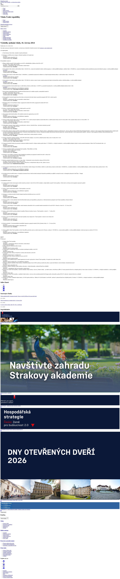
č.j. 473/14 (5, 70)
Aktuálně (5, 532)
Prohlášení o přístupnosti (8, 575)
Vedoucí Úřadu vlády (7, 550)
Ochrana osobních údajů (8, 577)
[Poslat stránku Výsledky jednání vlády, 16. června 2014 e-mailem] (3, 289)
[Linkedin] (3, 565)
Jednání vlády (5, 537)
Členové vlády (6, 523)
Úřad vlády (5, 12)
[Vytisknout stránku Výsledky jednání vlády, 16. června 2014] (3, 290)
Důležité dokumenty (7, 37)
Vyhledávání (2, 6)
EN (1, 3)
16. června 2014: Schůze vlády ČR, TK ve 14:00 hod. (11, 304)
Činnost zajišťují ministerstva (8, 544)
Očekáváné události (7, 31)
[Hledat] (19, 6)
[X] (3, 563)
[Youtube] (3, 568)
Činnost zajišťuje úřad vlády (8, 543)
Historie (4, 527)
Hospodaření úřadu (7, 554)
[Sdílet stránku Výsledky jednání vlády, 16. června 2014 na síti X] (3, 285)
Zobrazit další (3, 512)
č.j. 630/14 (5, 168)
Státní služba (5, 13)
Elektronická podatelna (7, 571)
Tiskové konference (7, 34)
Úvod (4, 8)
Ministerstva (5, 526)
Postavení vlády (6, 525)
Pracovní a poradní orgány (8, 11)
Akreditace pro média (7, 39)
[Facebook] (3, 561)
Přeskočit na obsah (4, 1)
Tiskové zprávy (6, 33)
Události (4, 556)
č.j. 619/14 (5, 87)
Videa (4, 36)
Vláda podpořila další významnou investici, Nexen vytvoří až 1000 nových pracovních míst (18, 296)
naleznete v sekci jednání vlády (46, 48)
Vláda (4, 9)
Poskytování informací (7, 553)
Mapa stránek (5, 572)
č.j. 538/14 (5, 81)
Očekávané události (7, 533)
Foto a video (5, 538)
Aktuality (5, 30)
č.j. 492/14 (5, 75)
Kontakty (5, 570)
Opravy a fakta (6, 35)
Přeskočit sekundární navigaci (6, 24)
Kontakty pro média (7, 38)
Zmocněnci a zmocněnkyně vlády (9, 545)
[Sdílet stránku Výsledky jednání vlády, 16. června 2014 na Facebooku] (3, 287)
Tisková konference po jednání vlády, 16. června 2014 (11, 300)
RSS (4, 574)
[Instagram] (3, 566)
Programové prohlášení (7, 524)
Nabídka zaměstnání (7, 552)
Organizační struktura (7, 551)
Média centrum (6, 10)
